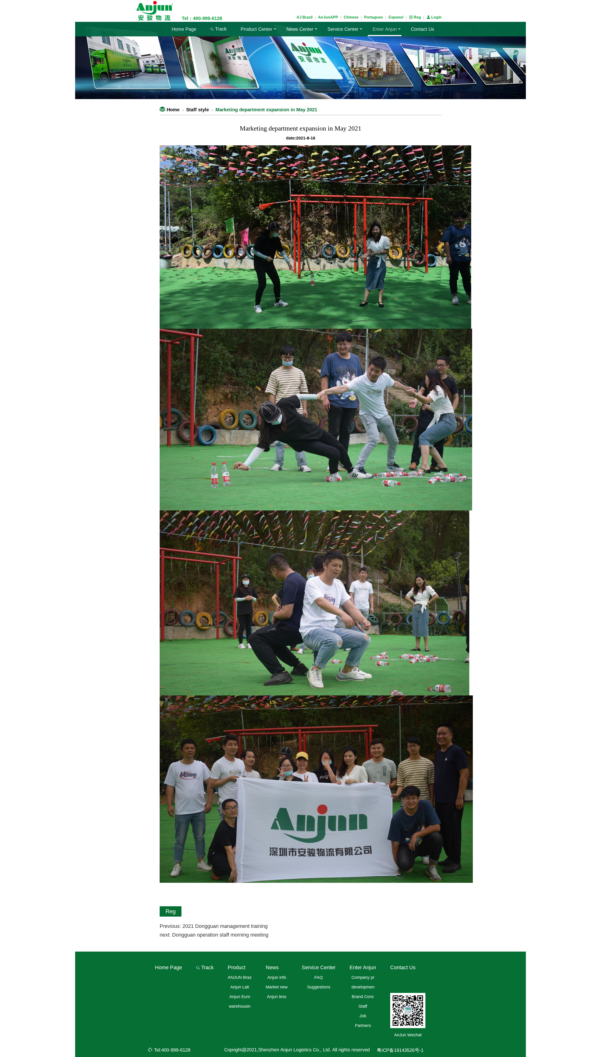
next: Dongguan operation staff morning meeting (214, 935)
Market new (277, 987)
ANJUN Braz (240, 977)
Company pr (362, 977)
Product (236, 967)
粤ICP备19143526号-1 (400, 1050)
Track (218, 28)
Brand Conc (363, 996)
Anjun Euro (239, 996)
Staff (362, 1006)
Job (362, 1016)
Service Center (342, 29)
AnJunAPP (328, 17)
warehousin (239, 1006)
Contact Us (422, 29)
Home (170, 109)
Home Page (184, 29)
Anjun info (276, 977)
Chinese (351, 17)
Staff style (197, 109)
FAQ (318, 977)
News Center (299, 29)
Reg (415, 17)
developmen (362, 987)
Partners (363, 1025)
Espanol (396, 17)
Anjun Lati (239, 987)
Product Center (256, 29)
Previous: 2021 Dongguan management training (214, 926)
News (272, 967)
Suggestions (318, 987)
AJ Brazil (304, 17)
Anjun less (276, 996)
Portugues (373, 17)
